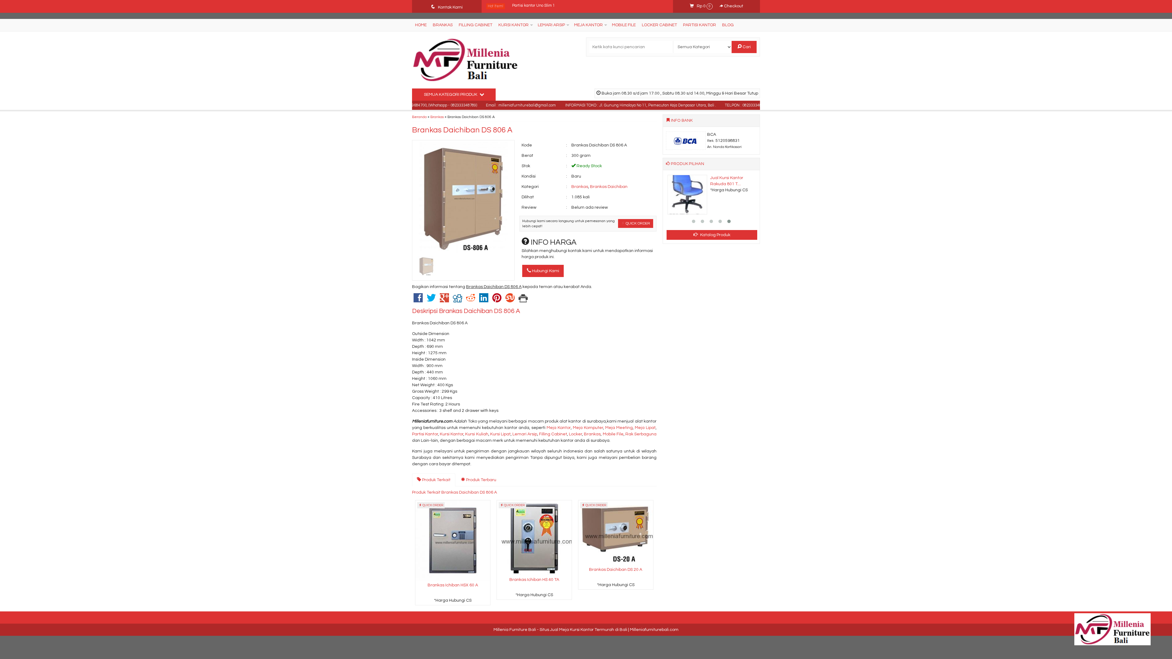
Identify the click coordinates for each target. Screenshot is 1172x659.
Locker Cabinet (659, 25)
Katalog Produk (714, 235)
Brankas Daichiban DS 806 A (462, 130)
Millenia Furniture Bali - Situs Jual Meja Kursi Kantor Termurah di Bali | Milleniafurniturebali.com (586, 630)
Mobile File (624, 25)
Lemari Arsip (551, 25)
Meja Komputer (588, 428)
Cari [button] (746, 47)
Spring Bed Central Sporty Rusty (540, 6)
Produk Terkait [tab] (435, 480)
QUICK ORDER (637, 223)
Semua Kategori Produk (451, 94)
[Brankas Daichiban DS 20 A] (615, 532)
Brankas (443, 25)
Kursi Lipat (500, 434)
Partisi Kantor (699, 25)
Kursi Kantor (513, 25)
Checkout (733, 6)
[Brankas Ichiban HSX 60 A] (452, 540)
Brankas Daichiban (609, 187)
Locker (575, 434)
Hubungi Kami (545, 271)
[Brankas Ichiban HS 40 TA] (534, 537)
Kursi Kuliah (476, 434)
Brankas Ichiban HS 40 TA (534, 580)
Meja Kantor (588, 25)
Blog (728, 25)
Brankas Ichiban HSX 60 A (453, 585)
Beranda (419, 117)
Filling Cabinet (475, 25)
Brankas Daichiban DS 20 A (615, 569)
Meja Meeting (619, 428)
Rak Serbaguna (641, 434)
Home (421, 25)
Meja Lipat (645, 428)
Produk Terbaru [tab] (480, 480)
